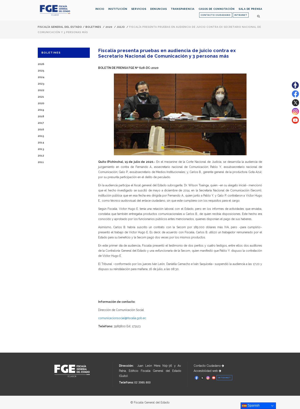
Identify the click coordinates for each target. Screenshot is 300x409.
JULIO (121, 27)
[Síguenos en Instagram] (295, 114)
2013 (41, 149)
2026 (41, 64)
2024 (41, 77)
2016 (41, 129)
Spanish (253, 405)
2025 (41, 70)
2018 (41, 116)
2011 (41, 162)
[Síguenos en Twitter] (295, 105)
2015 (41, 135)
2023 (41, 83)
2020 (109, 27)
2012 (41, 155)
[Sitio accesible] (295, 87)
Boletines (93, 27)
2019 (41, 109)
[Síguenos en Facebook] (295, 96)
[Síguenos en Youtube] (295, 122)
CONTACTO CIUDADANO (216, 15)
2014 (41, 142)
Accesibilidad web (206, 370)
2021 (41, 96)
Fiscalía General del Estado (60, 27)
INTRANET (240, 15)
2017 (41, 122)
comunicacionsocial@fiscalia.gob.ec (122, 318)
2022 (41, 90)
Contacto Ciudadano (208, 365)
